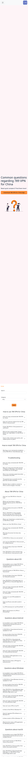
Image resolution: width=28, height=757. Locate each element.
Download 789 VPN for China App (14, 192)
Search (3, 390)
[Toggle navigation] (3, 2)
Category (3, 397)
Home (2, 386)
